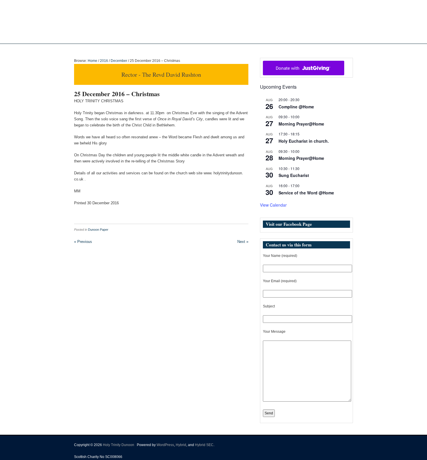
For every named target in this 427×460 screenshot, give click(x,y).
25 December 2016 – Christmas (117, 94)
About (178, 49)
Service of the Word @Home (306, 193)
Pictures (224, 49)
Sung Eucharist (294, 175)
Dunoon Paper (98, 229)
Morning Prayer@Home (301, 124)
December (119, 61)
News (200, 49)
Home (161, 49)
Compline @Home (296, 107)
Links (266, 49)
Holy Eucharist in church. (304, 141)
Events (244, 49)
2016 (104, 61)
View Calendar (273, 205)
